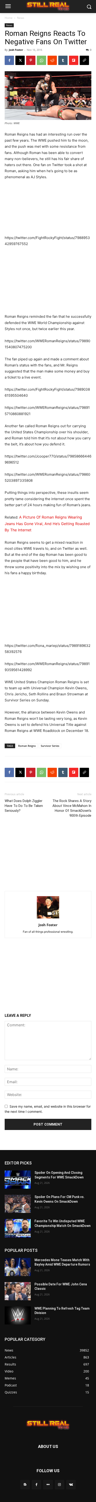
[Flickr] (47, 1484)
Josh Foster (16, 49)
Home (9, 18)
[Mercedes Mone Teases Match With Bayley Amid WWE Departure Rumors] (18, 1267)
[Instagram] (59, 1484)
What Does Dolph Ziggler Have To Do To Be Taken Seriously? (24, 806)
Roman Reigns (27, 746)
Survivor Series (50, 746)
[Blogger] (25, 1484)
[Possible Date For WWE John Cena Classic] (18, 1291)
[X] (20, 60)
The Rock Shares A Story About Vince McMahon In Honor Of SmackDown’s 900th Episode (71, 808)
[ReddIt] (52, 60)
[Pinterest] (30, 60)
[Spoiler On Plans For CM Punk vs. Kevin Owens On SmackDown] (18, 1204)
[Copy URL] (84, 60)
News (20, 18)
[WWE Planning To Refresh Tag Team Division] (18, 1315)
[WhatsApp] (41, 60)
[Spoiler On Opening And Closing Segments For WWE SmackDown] (18, 1180)
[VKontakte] (70, 1484)
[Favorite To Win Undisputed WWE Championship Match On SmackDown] (18, 1228)
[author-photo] (48, 918)
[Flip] (73, 60)
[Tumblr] (63, 60)
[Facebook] (9, 60)
